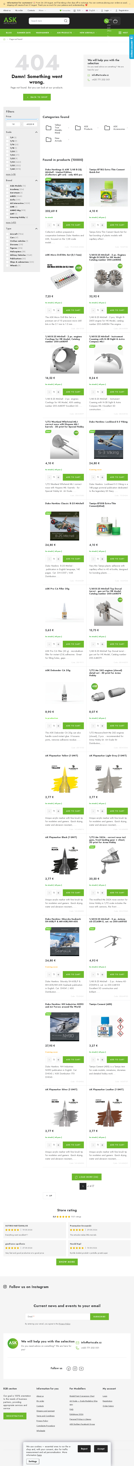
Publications (18, 258)
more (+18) (11, 174)
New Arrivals (58, 139)
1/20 (13, 151)
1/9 (13, 137)
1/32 (15, 162)
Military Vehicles (21, 255)
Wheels (15, 265)
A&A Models (18, 186)
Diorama (16, 244)
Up (50, 1195)
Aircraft (17, 234)
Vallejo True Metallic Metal (58, 128)
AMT (13, 213)
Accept (100, 1448)
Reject (84, 1448)
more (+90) (11, 222)
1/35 (15, 165)
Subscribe (99, 1316)
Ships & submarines (22, 262)
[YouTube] (81, 1369)
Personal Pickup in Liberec (80, 1419)
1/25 (14, 158)
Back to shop (39, 97)
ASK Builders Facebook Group (82, 1424)
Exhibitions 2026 (76, 1414)
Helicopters (17, 251)
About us (6, 10)
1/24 (14, 155)
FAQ (71, 1409)
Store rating (67, 1210)
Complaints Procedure (46, 1425)
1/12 (13, 141)
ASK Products (88, 128)
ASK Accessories (119, 128)
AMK (13, 206)
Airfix (15, 199)
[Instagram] (75, 1369)
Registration (124, 10)
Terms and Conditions (45, 1416)
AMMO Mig (18, 210)
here (39, 1455)
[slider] (6, 119)
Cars (14, 237)
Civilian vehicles (19, 241)
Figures (16, 248)
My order (19, 10)
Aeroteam (16, 192)
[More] (123, 33)
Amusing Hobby (19, 217)
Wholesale (41, 1430)
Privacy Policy (64, 1324)
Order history (108, 1406)
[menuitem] (8, 33)
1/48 (15, 169)
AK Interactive (20, 203)
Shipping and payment (46, 1411)
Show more (67, 1261)
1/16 (14, 144)
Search (65, 21)
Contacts (31, 10)
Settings (33, 1461)
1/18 (13, 148)
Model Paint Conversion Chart (82, 1396)
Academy (17, 189)
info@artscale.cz (100, 75)
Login (105, 1396)
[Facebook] (69, 1369)
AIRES (16, 196)
